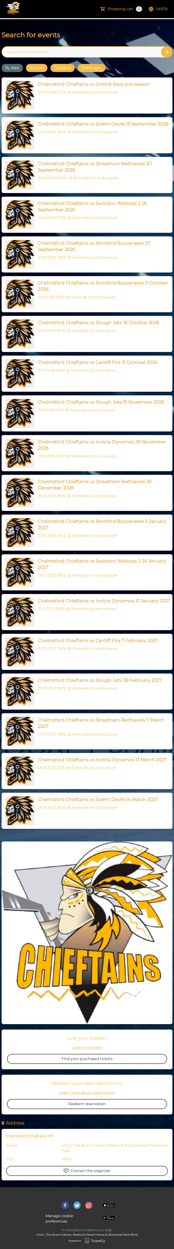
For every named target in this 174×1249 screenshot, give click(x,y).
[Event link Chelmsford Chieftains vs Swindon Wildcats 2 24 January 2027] (18, 572)
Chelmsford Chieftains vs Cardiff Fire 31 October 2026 (97, 362)
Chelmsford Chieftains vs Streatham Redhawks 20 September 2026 (95, 167)
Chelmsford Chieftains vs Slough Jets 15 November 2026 (101, 402)
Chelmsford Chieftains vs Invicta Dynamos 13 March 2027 (102, 759)
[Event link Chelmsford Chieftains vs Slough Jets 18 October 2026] (18, 334)
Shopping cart (123, 9)
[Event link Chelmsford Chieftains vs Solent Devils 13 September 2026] (18, 135)
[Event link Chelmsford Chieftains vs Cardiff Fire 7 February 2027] (18, 652)
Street (11, 1145)
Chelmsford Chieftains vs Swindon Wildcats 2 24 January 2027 (102, 564)
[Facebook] (65, 1205)
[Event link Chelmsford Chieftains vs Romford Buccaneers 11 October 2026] (18, 294)
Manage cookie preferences (59, 1218)
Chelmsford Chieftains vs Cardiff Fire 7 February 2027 (98, 640)
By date (12, 68)
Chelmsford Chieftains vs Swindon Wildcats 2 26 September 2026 (92, 206)
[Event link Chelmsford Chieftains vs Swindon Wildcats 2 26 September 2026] (18, 215)
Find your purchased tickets (87, 1059)
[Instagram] (89, 1205)
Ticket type (91, 68)
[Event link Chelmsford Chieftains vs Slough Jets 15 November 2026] (18, 413)
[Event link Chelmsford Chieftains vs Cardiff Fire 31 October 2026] (18, 374)
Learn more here (87, 1047)
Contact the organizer (91, 1171)
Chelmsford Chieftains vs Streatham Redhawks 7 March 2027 (101, 723)
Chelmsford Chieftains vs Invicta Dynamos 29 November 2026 (102, 445)
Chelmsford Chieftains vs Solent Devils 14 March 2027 (98, 799)
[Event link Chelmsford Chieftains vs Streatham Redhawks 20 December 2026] (18, 493)
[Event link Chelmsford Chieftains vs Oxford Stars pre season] (18, 95)
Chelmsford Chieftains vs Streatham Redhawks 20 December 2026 (95, 485)
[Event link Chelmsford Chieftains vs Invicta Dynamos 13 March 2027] (18, 771)
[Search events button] (166, 52)
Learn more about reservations (87, 1093)
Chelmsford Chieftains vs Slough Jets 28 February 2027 (100, 680)
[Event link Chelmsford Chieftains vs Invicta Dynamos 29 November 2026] (18, 453)
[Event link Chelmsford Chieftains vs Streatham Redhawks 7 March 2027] (18, 731)
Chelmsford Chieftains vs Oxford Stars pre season (94, 84)
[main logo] (13, 9)
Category (62, 68)
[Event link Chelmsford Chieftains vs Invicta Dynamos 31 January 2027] (18, 612)
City (9, 1159)
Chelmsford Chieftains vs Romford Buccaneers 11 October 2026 (103, 286)
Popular (37, 68)
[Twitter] (77, 1205)
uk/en (162, 9)
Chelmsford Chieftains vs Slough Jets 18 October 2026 (98, 322)
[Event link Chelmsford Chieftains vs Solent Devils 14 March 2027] (18, 811)
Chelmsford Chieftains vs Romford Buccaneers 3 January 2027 (102, 524)
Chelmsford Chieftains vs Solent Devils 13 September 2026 (103, 124)
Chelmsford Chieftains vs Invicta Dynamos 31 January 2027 (104, 601)
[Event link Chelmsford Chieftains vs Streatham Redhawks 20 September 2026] (18, 175)
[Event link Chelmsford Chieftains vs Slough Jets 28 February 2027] (18, 691)
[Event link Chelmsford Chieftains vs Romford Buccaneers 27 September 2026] (18, 254)
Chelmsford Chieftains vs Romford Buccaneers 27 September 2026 (94, 246)
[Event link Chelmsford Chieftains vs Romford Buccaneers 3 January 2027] (18, 533)
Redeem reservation (87, 1104)
